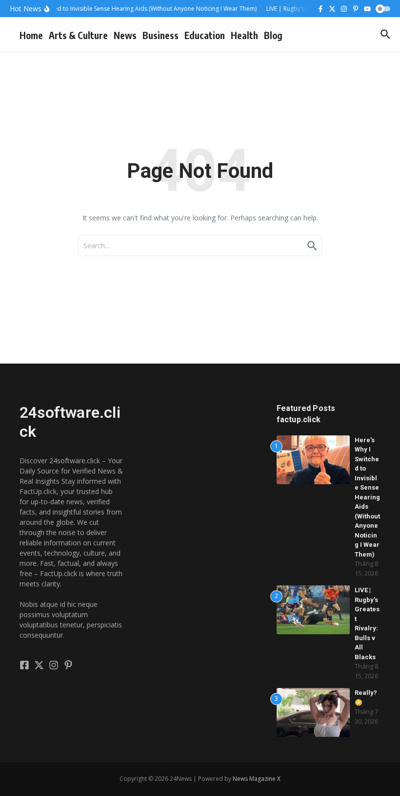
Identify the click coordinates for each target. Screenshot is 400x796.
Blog (273, 35)
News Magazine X (256, 778)
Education (204, 35)
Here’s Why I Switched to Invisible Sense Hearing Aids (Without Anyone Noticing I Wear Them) (367, 497)
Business (160, 35)
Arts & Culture (78, 35)
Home (31, 35)
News (125, 35)
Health (244, 35)
